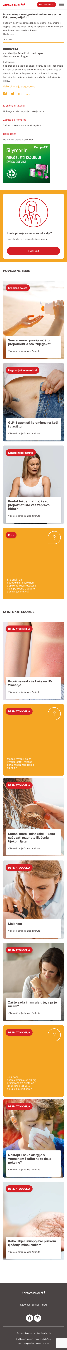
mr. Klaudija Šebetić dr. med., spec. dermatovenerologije (23, 55)
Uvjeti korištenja (43, 1333)
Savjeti (36, 1304)
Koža (11, 535)
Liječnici (25, 1304)
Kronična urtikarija (14, 105)
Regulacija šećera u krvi (22, 370)
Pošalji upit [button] (33, 250)
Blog (44, 1304)
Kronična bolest (17, 288)
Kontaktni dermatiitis (20, 452)
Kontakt (20, 1333)
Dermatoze (9, 134)
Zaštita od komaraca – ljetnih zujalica (22, 125)
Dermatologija (19, 629)
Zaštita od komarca (14, 119)
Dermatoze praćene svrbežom (18, 139)
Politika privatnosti (24, 1339)
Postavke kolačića (42, 1339)
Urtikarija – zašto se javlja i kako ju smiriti (23, 111)
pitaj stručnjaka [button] (46, 5)
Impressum (30, 1333)
